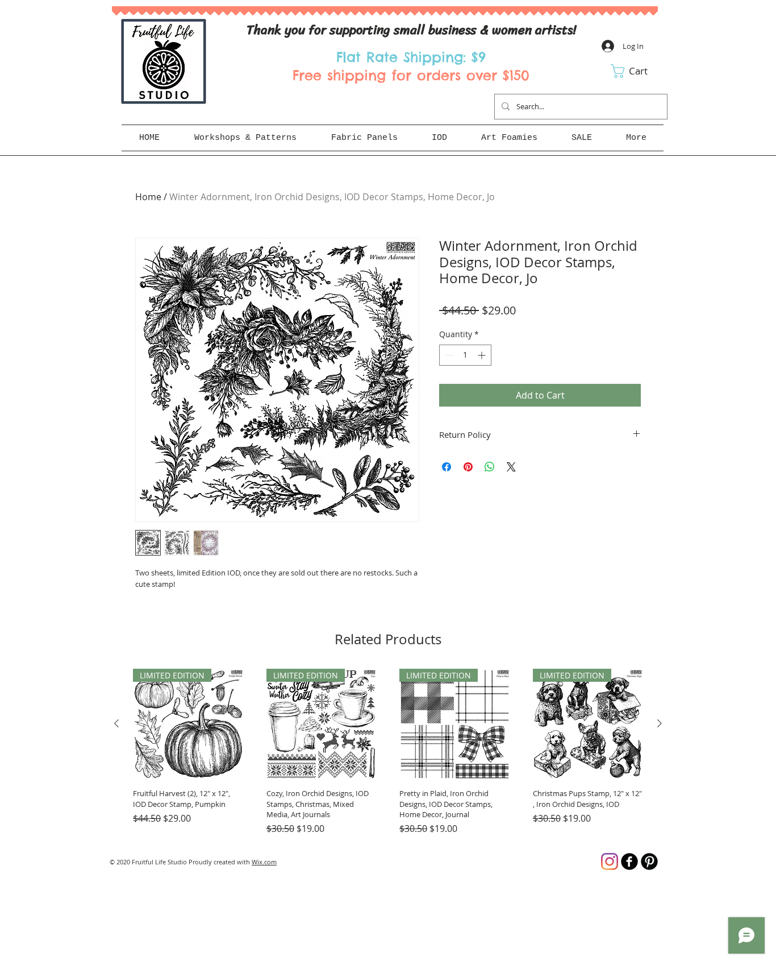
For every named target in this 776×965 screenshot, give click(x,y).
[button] (637, 71)
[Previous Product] (116, 723)
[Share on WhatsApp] (490, 467)
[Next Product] (659, 723)
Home (148, 196)
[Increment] (482, 355)
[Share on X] (511, 467)
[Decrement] (448, 355)
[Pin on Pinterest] (468, 467)
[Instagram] (609, 861)
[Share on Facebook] (446, 467)
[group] (388, 752)
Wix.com (264, 862)
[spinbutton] (465, 355)
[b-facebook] (629, 861)
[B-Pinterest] (649, 861)
